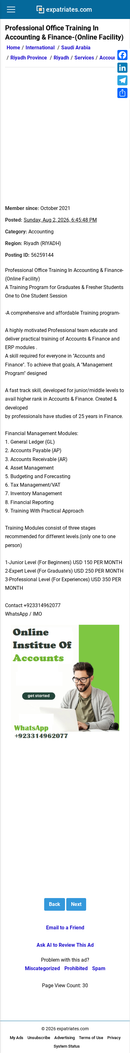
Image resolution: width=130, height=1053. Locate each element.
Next (76, 904)
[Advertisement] (65, 132)
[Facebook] (122, 55)
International (40, 48)
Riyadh (61, 58)
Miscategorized (42, 968)
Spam (98, 968)
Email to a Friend (65, 928)
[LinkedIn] (122, 67)
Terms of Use (91, 1037)
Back (54, 904)
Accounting (112, 58)
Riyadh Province (28, 58)
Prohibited (76, 968)
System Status (67, 1046)
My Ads (16, 1037)
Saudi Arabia (76, 48)
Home (13, 48)
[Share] (122, 93)
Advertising (64, 1037)
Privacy (114, 1037)
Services (84, 58)
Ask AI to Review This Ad (65, 945)
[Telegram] (122, 80)
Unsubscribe (38, 1037)
